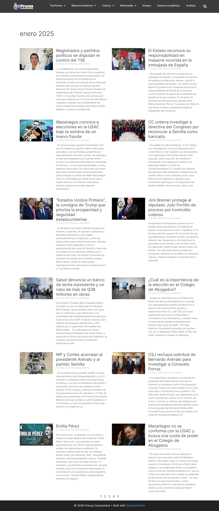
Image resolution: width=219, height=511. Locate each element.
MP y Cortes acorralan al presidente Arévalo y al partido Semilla (79, 359)
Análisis (190, 5)
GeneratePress (135, 505)
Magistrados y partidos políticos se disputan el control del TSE (78, 55)
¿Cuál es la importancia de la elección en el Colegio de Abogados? (173, 284)
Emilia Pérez (67, 426)
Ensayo (147, 5)
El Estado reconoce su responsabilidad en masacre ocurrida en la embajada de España (170, 57)
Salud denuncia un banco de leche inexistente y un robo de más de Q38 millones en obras (80, 287)
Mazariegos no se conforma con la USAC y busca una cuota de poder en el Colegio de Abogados (173, 436)
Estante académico (168, 5)
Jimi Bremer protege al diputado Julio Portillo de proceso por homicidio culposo (172, 207)
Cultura (106, 5)
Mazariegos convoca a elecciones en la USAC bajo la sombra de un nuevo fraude (77, 129)
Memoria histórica (82, 5)
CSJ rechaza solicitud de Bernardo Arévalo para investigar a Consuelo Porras (172, 361)
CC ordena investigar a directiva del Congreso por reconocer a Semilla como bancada (173, 129)
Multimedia (126, 5)
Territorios (56, 5)
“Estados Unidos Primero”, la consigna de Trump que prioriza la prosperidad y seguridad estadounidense (81, 210)
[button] (205, 6)
